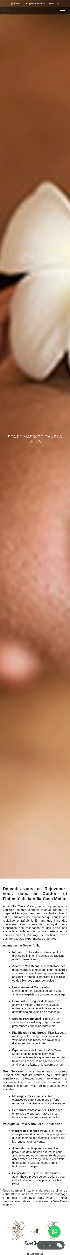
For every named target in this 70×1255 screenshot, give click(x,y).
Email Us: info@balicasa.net (29, 3)
